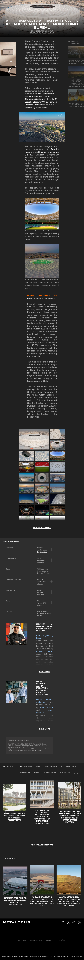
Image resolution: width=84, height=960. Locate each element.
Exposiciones (50, 772)
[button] (6, 812)
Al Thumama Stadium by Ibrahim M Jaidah (41, 99)
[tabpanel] (42, 812)
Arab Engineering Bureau (42, 552)
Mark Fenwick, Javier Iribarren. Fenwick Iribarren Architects (42, 688)
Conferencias (24, 772)
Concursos (71, 766)
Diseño (37, 772)
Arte (38, 766)
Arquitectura (26, 766)
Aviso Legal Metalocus (37, 956)
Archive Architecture (42, 845)
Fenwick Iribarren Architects (41, 299)
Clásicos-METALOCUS (53, 766)
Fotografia (65, 772)
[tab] (26, 767)
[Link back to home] (16, 922)
